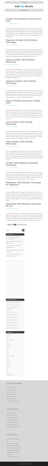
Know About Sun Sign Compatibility (14, 447)
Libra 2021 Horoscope (11, 392)
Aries (8, 337)
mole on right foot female (12, 317)
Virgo (8, 372)
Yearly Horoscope (10, 374)
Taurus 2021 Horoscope (11, 394)
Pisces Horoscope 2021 (12, 424)
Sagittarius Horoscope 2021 (12, 417)
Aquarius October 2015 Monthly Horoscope (21, 82)
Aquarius (8, 334)
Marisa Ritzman (14, 23)
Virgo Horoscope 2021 (11, 413)
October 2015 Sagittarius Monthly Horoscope (22, 164)
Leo (7, 350)
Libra (8, 353)
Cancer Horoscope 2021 (12, 398)
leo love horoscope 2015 (12, 322)
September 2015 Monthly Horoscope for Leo (23, 205)
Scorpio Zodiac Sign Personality (13, 426)
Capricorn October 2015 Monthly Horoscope (21, 41)
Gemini (8, 348)
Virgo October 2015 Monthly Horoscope (19, 142)
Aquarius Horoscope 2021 (12, 422)
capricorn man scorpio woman (13, 305)
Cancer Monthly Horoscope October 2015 (23, 101)
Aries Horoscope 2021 (11, 389)
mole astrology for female (12, 314)
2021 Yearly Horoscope (11, 387)
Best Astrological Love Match (13, 443)
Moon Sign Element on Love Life (13, 456)
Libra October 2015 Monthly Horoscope (19, 123)
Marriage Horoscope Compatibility (14, 450)
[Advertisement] (11, 277)
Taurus (8, 366)
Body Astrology (10, 340)
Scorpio (8, 364)
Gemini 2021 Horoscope (12, 396)
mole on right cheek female (12, 328)
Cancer (8, 342)
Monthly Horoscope (11, 356)
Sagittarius (9, 361)
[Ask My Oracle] (24, 6)
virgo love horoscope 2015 (12, 325)
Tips (7, 369)
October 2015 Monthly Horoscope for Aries (23, 20)
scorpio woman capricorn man (13, 320)
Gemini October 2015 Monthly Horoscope (20, 61)
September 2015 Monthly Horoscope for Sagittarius (23, 183)
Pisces (8, 358)
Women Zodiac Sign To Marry (13, 445)
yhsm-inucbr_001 (10, 312)
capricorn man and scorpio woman (14, 302)
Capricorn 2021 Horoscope (12, 420)
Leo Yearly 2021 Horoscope (12, 401)
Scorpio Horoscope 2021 (12, 415)
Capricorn (9, 345)
